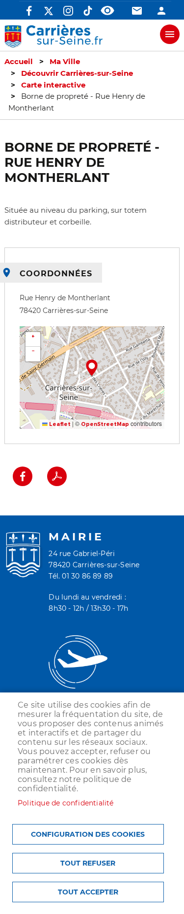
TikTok (88, 11)
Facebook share (22, 476)
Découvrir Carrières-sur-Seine (77, 73)
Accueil (18, 61)
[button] (92, 368)
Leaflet (59, 424)
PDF (57, 476)
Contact (137, 11)
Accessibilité (107, 11)
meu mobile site (170, 34)
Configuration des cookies (88, 834)
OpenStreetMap (105, 424)
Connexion (161, 11)
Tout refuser (87, 863)
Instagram (68, 11)
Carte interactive (53, 85)
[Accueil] (53, 36)
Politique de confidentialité (66, 803)
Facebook (29, 11)
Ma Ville (65, 61)
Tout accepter (88, 892)
